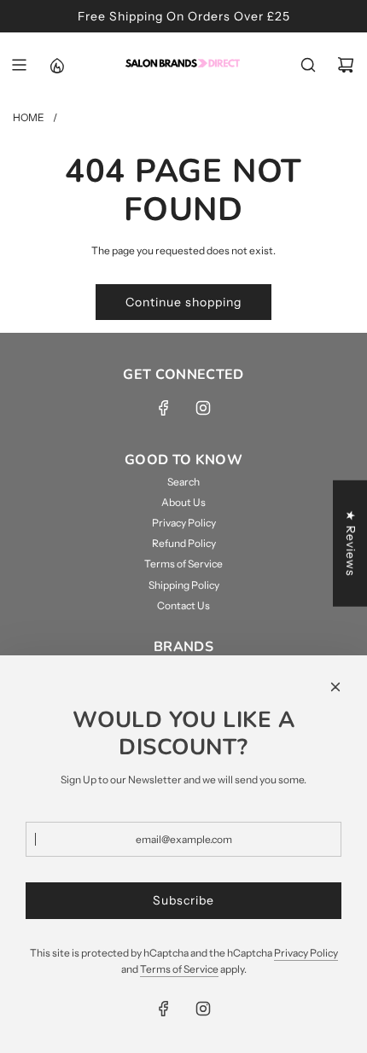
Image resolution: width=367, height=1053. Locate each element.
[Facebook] (164, 408)
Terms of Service (179, 969)
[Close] (335, 687)
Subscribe (183, 900)
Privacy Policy (306, 952)
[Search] (308, 65)
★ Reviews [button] (350, 543)
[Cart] (345, 65)
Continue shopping (183, 302)
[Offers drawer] (56, 65)
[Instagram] (203, 408)
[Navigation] (19, 65)
